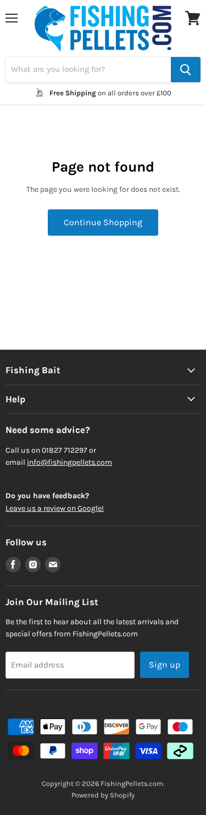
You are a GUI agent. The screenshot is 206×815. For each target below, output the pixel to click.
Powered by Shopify (103, 795)
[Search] (186, 69)
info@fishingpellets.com (69, 462)
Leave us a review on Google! (54, 508)
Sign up (164, 664)
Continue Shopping (103, 222)
